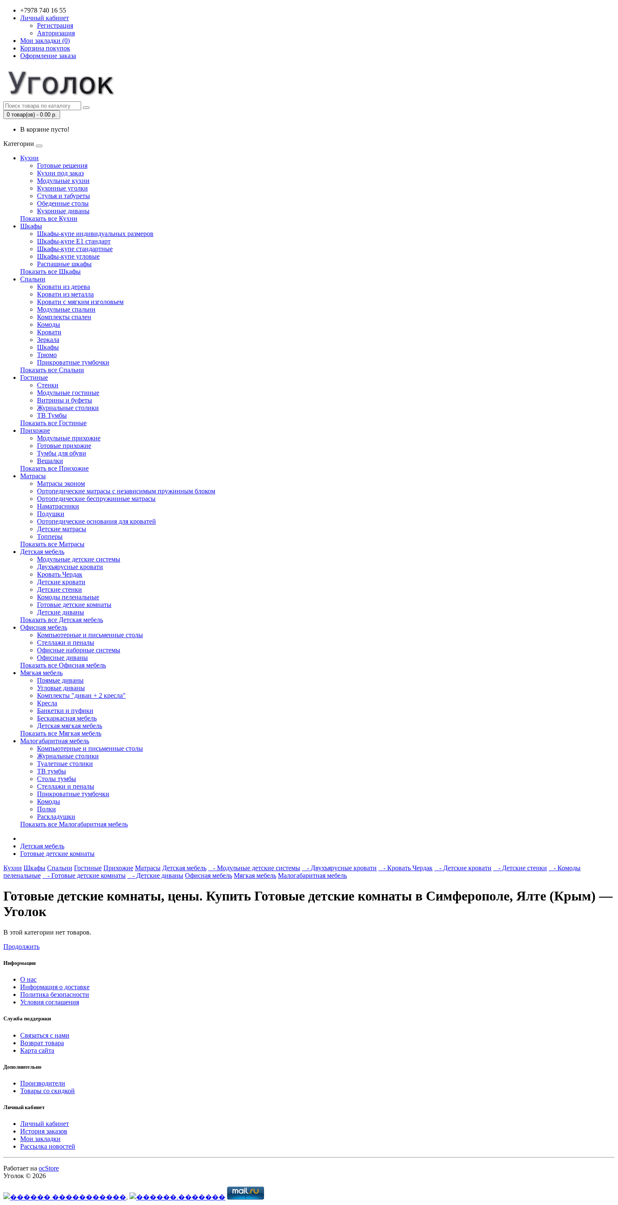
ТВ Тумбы (52, 415)
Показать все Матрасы (52, 544)
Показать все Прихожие (54, 468)
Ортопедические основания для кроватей (96, 521)
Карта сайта (37, 1050)
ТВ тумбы (51, 771)
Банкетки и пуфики (65, 710)
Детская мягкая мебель (69, 725)
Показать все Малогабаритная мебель (74, 824)
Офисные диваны (62, 657)
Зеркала (48, 339)
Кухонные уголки (62, 188)
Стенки (47, 385)
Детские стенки (59, 589)
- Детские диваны (155, 875)
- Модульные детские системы (254, 867)
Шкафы (31, 226)
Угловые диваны (61, 687)
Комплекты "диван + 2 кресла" (81, 695)
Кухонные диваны (63, 211)
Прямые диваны (60, 680)
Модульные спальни (66, 309)
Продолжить (21, 946)
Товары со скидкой (47, 1090)
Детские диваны (60, 612)
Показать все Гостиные (53, 422)
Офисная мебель (43, 627)
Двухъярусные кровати (70, 566)
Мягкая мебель (41, 672)
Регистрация (55, 25)
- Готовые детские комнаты (84, 875)
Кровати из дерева (63, 286)
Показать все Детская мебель (61, 619)
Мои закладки (40, 1138)
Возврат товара (42, 1042)
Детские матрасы (61, 528)
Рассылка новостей (47, 1146)
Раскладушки (56, 816)
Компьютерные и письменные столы (90, 634)
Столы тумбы (56, 778)
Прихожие (35, 430)
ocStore (49, 1168)
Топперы (50, 536)
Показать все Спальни (52, 369)
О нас (28, 979)
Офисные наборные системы (78, 650)
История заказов (43, 1131)
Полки (46, 809)
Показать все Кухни (48, 218)
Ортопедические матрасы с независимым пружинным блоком (126, 491)
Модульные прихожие (68, 438)
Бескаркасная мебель (67, 718)
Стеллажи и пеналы (65, 642)
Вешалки (50, 460)
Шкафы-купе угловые (68, 256)
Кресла (47, 703)
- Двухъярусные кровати (339, 867)
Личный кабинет (44, 1123)
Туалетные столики (65, 763)
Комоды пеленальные (68, 597)
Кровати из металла (65, 294)
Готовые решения (62, 165)
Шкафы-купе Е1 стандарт (74, 241)
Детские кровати (61, 581)
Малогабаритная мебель (54, 740)
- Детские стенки (520, 867)
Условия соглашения (49, 1002)
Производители (42, 1083)
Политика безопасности (54, 994)
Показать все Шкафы (50, 271)
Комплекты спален (64, 316)
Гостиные (34, 377)
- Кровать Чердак (405, 867)
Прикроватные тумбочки (73, 362)
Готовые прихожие (64, 445)
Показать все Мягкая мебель (60, 733)
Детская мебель (42, 551)
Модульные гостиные (68, 392)
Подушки (50, 513)
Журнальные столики (68, 407)
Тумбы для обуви (61, 453)
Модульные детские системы (78, 559)
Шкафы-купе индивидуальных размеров (95, 233)
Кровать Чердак (59, 574)
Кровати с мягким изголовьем (80, 301)
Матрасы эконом (61, 483)
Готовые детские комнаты (74, 604)
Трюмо (47, 354)
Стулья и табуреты (63, 195)
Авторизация (56, 33)
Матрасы (33, 475)
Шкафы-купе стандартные (75, 248)
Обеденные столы (63, 203)
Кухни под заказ (60, 173)
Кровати (49, 332)
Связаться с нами (44, 1035)
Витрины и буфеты (64, 400)
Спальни (32, 279)
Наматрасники (58, 506)
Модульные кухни (63, 180)
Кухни (29, 158)
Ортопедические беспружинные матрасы (96, 498)
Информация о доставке (55, 986)
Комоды (48, 324)
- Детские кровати (462, 867)
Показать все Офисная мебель (63, 665)
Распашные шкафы (64, 263)
